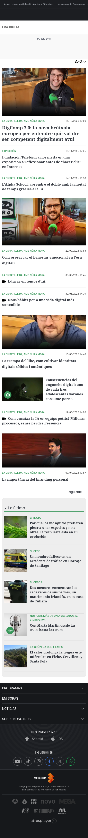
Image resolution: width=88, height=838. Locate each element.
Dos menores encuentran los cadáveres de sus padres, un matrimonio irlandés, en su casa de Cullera (57, 594)
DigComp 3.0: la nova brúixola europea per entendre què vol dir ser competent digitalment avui (40, 133)
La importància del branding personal (35, 479)
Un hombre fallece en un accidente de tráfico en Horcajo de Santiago (55, 561)
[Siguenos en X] (60, 761)
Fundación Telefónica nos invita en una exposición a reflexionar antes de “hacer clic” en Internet (41, 162)
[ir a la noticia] (15, 527)
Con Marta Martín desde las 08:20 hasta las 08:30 (53, 627)
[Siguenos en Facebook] (49, 761)
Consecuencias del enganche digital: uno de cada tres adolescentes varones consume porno (64, 389)
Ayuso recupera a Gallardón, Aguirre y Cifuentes (28, 4)
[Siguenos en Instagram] (38, 761)
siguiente (75, 492)
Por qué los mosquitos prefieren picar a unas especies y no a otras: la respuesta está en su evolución (56, 530)
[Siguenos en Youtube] (17, 761)
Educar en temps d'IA (26, 281)
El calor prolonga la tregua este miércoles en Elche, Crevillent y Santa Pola (56, 657)
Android (37, 739)
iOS (60, 739)
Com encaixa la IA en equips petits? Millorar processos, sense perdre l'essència (43, 420)
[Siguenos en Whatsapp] (70, 761)
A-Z (79, 61)
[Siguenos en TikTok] (28, 761)
